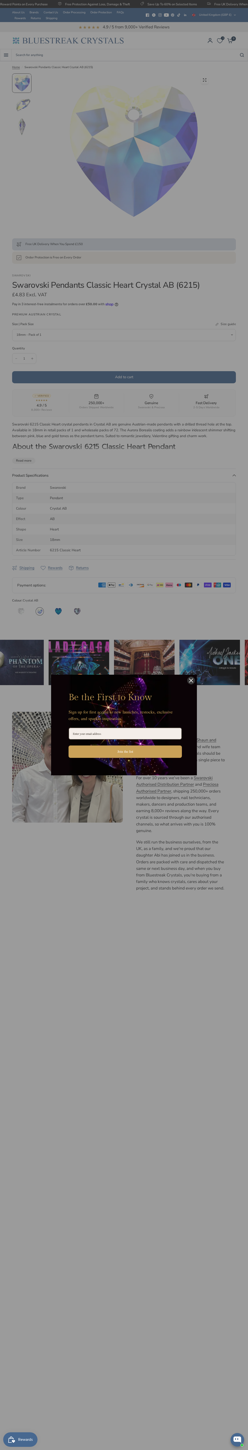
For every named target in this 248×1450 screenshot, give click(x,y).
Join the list (125, 751)
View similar (200, 1421)
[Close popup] (240, 1379)
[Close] (191, 680)
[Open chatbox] (237, 1440)
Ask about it (227, 1421)
